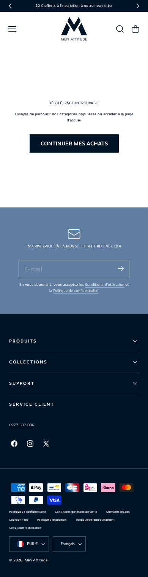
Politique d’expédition (52, 520)
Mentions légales (118, 512)
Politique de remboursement (95, 520)
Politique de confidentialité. (76, 290)
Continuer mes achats (74, 143)
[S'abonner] (121, 268)
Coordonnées (18, 520)
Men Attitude (36, 560)
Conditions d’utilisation (104, 284)
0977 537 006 (21, 424)
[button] (12, 29)
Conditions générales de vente (76, 512)
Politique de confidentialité (27, 512)
